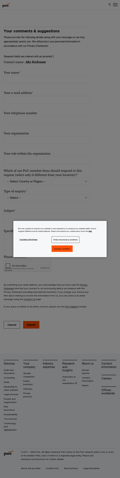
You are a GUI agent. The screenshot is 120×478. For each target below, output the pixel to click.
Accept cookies (62, 249)
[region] (60, 239)
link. (90, 231)
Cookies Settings (29, 239)
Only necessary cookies (65, 239)
